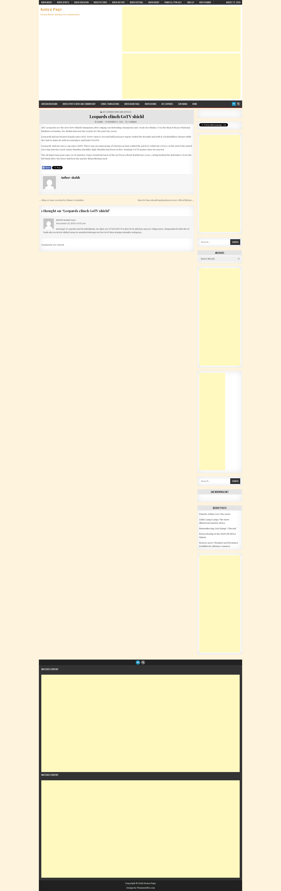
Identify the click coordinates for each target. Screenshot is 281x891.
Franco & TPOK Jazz (173, 2)
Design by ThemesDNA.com (140, 888)
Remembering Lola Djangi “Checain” (218, 528)
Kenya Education (81, 2)
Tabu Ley (190, 2)
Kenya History (118, 2)
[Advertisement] (181, 29)
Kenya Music (46, 2)
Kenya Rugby (153, 2)
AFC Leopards (167, 103)
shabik (100, 122)
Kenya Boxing (150, 103)
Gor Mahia (182, 103)
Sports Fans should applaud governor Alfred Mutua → (166, 200)
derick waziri (63, 220)
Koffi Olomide (205, 2)
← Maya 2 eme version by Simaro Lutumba (61, 200)
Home (194, 103)
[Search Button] (238, 104)
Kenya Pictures (100, 2)
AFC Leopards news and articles (117, 112)
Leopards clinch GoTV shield (116, 116)
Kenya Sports (63, 2)
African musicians (49, 103)
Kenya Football (136, 2)
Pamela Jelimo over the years (214, 514)
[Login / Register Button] (234, 104)
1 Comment (132, 122)
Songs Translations (110, 103)
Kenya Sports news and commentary (79, 103)
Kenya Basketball (132, 103)
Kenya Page (51, 9)
